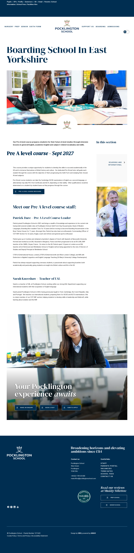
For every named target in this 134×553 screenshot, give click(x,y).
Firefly (20, 2)
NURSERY (9, 27)
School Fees (21, 4)
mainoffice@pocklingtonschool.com (83, 478)
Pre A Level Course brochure (30, 191)
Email (40, 2)
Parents (47, 2)
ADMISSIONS (113, 27)
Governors (29, 2)
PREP (17, 27)
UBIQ (80, 533)
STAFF (104, 463)
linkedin (14, 507)
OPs (15, 2)
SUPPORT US (88, 27)
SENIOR (24, 27)
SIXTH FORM (35, 27)
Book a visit (50, 407)
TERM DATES (107, 471)
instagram (11, 507)
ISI (35, 2)
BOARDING (101, 27)
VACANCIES (106, 469)
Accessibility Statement (40, 536)
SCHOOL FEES (107, 474)
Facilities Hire (32, 4)
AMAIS (93, 533)
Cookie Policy (11, 536)
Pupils (9, 2)
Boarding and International (115, 164)
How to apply (73, 407)
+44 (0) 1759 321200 (78, 476)
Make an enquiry (26, 407)
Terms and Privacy (24, 536)
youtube (17, 507)
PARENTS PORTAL (109, 466)
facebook (8, 507)
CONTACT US (107, 476)
